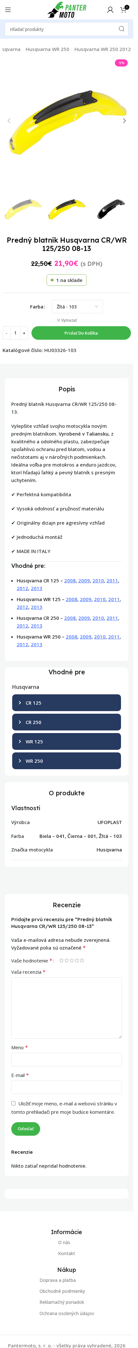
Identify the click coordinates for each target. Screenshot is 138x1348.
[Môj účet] (110, 9)
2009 (84, 580)
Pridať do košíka (81, 333)
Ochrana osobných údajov (66, 1313)
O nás (64, 1242)
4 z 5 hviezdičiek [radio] (76, 960)
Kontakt (66, 1253)
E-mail (20, 1075)
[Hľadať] (121, 29)
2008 (70, 580)
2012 (22, 588)
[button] (9, 120)
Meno (19, 1047)
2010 (98, 580)
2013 (36, 588)
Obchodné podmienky (62, 1291)
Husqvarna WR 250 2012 (102, 49)
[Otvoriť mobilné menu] (8, 9)
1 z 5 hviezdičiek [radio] (61, 960)
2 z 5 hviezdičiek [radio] (66, 960)
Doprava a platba (57, 1280)
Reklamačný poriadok (61, 1302)
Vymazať (69, 320)
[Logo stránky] (67, 9)
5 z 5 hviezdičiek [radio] (81, 960)
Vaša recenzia (28, 971)
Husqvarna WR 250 (47, 49)
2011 (112, 580)
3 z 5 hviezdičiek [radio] (71, 960)
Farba (36, 306)
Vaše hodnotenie (31, 960)
